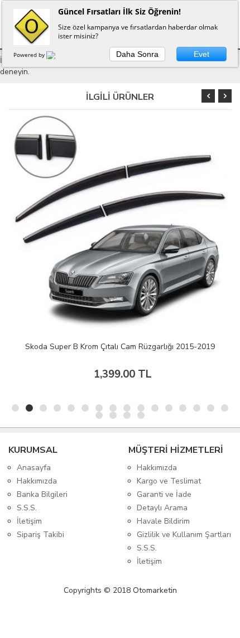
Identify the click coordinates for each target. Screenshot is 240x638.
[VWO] (57, 57)
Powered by (29, 55)
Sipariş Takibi (40, 534)
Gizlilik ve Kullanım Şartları (184, 534)
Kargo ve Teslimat (169, 481)
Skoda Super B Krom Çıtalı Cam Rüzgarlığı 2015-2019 (120, 346)
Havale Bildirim (163, 521)
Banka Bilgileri (42, 494)
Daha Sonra (137, 54)
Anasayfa (34, 467)
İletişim (29, 521)
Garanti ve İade (164, 494)
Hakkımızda (37, 481)
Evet (201, 54)
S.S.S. (27, 507)
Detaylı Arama (162, 507)
